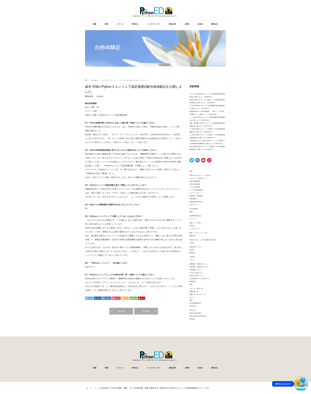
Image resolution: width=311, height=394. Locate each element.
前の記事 (121, 311)
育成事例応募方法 (195, 216)
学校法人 (135, 24)
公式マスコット (195, 204)
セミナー (192, 297)
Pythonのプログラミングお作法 (200, 175)
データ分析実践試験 (196, 190)
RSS (99, 388)
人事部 (186, 24)
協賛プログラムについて (198, 294)
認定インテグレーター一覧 (198, 233)
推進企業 (172, 24)
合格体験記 (100, 96)
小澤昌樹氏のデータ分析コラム (200, 278)
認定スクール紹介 (195, 223)
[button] (290, 383)
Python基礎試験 (195, 181)
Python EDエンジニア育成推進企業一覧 (203, 240)
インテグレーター (154, 24)
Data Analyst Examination (198, 316)
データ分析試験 (195, 187)
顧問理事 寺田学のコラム (198, 264)
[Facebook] (91, 388)
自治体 (200, 24)
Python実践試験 (195, 184)
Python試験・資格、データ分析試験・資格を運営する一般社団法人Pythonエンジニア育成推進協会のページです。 (161, 387)
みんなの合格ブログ (196, 273)
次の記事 (146, 311)
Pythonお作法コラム (196, 275)
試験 (94, 24)
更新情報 (192, 281)
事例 (106, 24)
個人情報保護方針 (195, 303)
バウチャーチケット (196, 193)
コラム (192, 260)
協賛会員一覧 (194, 291)
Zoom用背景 (194, 209)
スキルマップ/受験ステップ (198, 178)
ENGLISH (193, 306)
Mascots (192, 319)
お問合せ (192, 257)
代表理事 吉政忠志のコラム (199, 267)
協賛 (191, 284)
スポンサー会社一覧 (196, 288)
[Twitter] (87, 388)
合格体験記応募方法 (196, 201)
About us (192, 310)
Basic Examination (196, 313)
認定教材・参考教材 (196, 196)
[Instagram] (95, 388)
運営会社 (214, 24)
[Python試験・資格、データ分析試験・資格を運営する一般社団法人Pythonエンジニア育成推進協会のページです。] (155, 12)
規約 (191, 300)
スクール (120, 24)
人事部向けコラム (195, 247)
